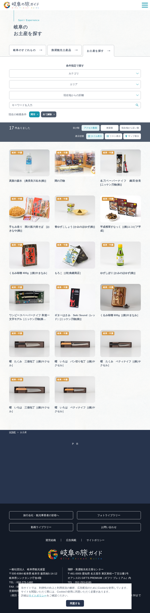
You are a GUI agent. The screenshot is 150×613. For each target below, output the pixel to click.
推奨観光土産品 (61, 50)
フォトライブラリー (108, 515)
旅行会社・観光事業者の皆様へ (41, 515)
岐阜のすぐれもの (24, 50)
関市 (33, 114)
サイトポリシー (95, 540)
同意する (75, 603)
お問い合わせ (109, 527)
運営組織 (51, 540)
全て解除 (47, 114)
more (12, 150)
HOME (12, 432)
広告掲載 (71, 540)
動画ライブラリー (41, 527)
